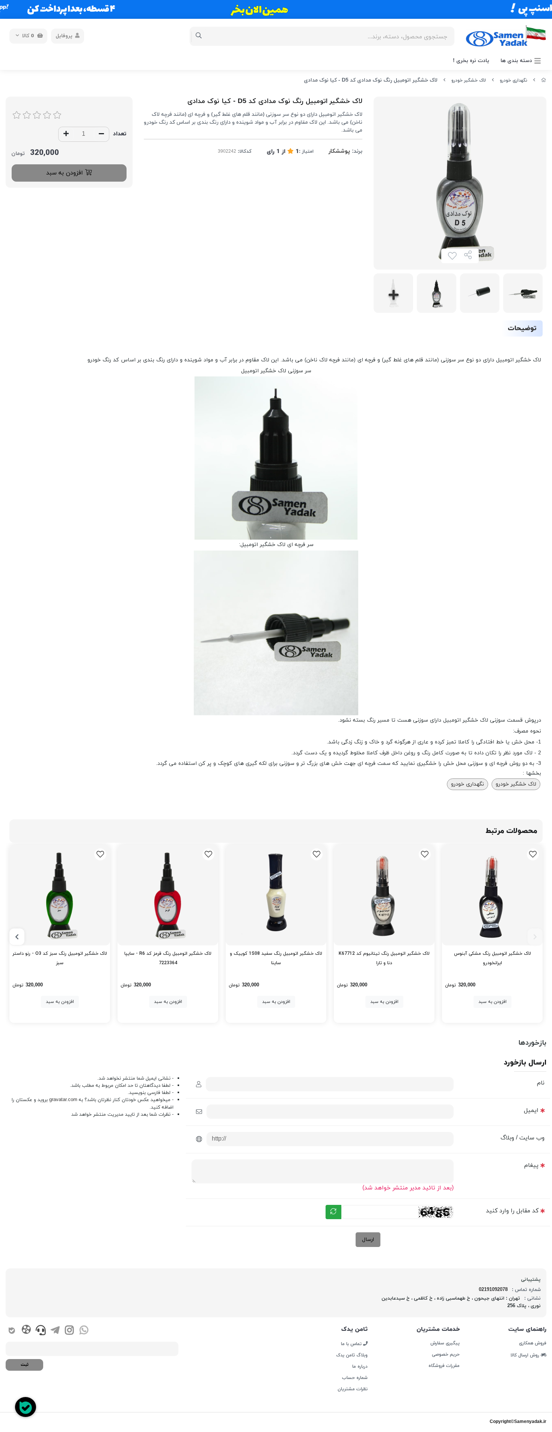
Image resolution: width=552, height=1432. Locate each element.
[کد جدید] (333, 1212)
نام (540, 1083)
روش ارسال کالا (526, 1355)
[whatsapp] (84, 1331)
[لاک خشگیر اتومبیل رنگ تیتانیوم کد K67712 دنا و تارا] (384, 895)
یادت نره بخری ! (471, 60)
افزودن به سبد (65, 173)
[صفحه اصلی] (543, 80)
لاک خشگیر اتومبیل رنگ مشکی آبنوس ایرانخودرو (492, 958)
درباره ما (360, 1366)
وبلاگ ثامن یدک (352, 1355)
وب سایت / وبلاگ (522, 1138)
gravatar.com (63, 1100)
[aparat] (26, 1331)
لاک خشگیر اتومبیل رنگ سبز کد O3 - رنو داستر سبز (59, 958)
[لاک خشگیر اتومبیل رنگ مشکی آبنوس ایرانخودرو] (492, 895)
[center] (199, 36)
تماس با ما (352, 1343)
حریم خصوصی (446, 1354)
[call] (41, 1331)
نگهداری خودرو (513, 80)
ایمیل (531, 1110)
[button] (535, 936)
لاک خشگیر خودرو (468, 80)
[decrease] (101, 134)
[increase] (66, 134)
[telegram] (55, 1331)
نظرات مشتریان (353, 1389)
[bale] (12, 1331)
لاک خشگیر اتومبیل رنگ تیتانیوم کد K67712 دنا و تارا (384, 958)
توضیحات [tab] (522, 328)
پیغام (531, 1165)
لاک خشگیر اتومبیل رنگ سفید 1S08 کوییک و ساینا (276, 958)
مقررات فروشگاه (444, 1366)
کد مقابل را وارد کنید (512, 1211)
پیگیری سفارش (445, 1343)
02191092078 (493, 1289)
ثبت (25, 1365)
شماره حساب (355, 1378)
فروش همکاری (532, 1343)
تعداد (120, 134)
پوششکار (339, 151)
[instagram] (69, 1331)
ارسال (368, 1239)
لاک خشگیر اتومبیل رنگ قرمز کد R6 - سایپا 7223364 (167, 958)
